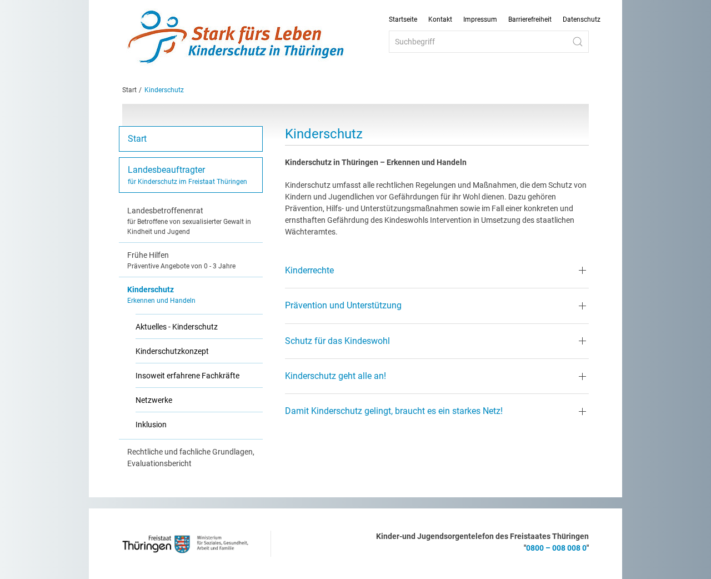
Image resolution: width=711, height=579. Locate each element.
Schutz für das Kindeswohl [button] (337, 341)
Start (129, 90)
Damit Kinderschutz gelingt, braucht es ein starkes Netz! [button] (394, 411)
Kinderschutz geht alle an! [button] (335, 376)
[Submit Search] (578, 42)
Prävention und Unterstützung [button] (343, 305)
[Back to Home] (236, 37)
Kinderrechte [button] (309, 270)
